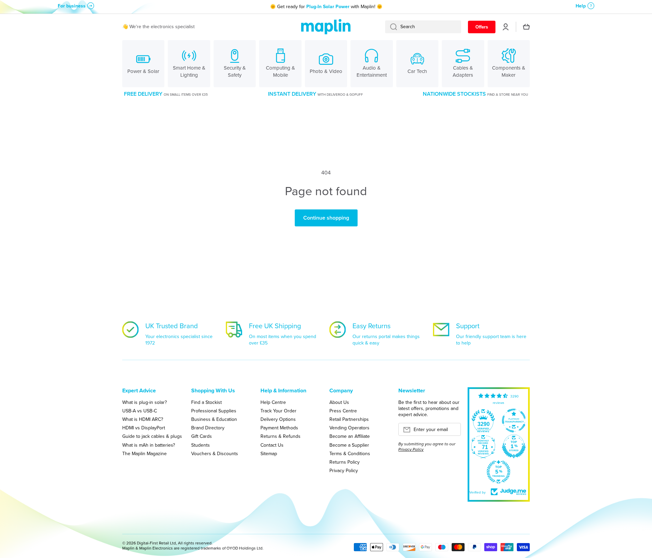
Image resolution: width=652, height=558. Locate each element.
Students (200, 445)
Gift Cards (201, 436)
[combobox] (423, 26)
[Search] (391, 26)
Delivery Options (278, 419)
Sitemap (268, 453)
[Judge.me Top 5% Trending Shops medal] (498, 472)
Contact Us (272, 445)
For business (72, 6)
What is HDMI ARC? (142, 419)
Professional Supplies (213, 410)
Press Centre (343, 410)
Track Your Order (278, 410)
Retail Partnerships (349, 419)
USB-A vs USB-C (139, 410)
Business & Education (214, 419)
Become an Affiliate (349, 436)
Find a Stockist (206, 402)
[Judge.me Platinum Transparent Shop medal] (514, 420)
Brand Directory (207, 427)
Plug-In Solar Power (327, 6)
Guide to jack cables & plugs (152, 436)
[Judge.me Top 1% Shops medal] (514, 446)
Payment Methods (279, 427)
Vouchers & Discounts (214, 453)
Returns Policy (344, 462)
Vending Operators (349, 427)
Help (581, 6)
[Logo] (326, 27)
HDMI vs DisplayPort (143, 427)
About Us (339, 402)
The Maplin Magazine (144, 453)
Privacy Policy (343, 470)
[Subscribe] (452, 431)
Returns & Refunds (280, 436)
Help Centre (273, 402)
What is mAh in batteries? (148, 445)
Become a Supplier (349, 445)
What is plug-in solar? (144, 402)
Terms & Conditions (349, 453)
